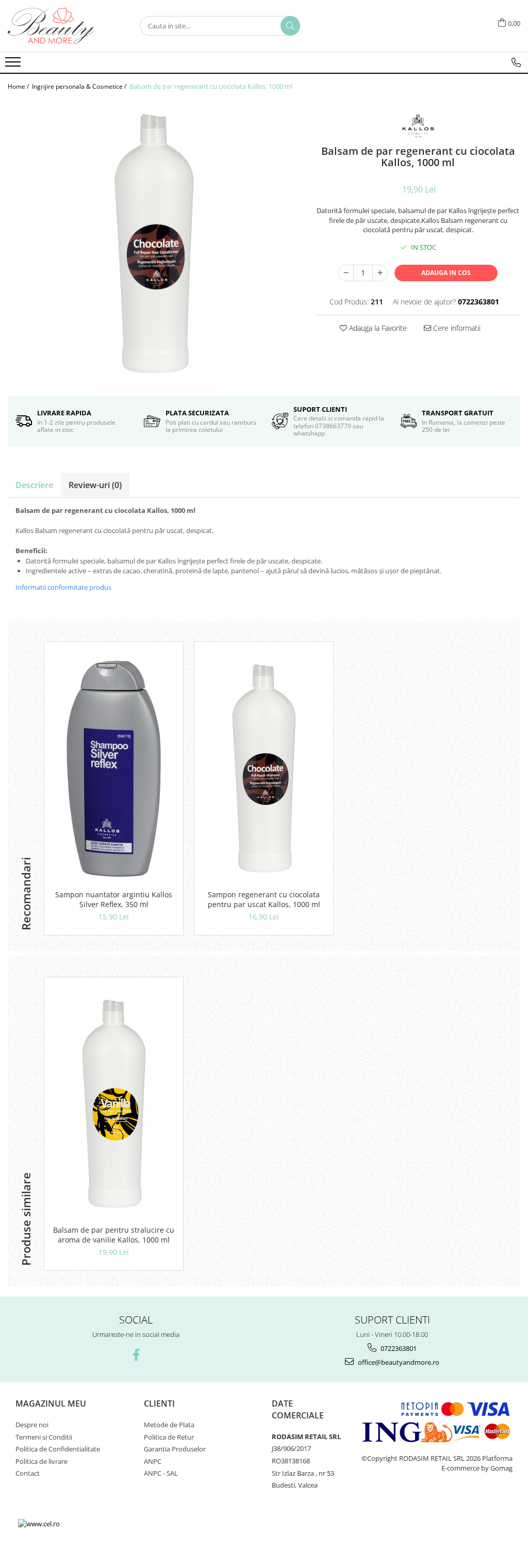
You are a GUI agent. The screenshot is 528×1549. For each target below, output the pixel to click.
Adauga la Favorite (377, 328)
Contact (27, 1473)
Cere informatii (456, 328)
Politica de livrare (41, 1461)
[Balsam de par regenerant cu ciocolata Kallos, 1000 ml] (154, 243)
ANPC (152, 1461)
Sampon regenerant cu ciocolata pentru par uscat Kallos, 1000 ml (264, 899)
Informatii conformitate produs (63, 587)
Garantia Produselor (175, 1449)
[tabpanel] (154, 243)
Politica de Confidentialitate (57, 1449)
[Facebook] (136, 1355)
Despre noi (31, 1424)
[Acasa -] (59, 26)
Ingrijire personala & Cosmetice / (80, 86)
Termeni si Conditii (43, 1437)
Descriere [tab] (34, 485)
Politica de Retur (169, 1437)
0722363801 (398, 1348)
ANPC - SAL (161, 1473)
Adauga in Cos (446, 272)
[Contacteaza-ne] (516, 62)
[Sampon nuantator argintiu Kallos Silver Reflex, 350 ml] (113, 768)
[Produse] (14, 65)
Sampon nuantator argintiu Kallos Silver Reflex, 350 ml (113, 899)
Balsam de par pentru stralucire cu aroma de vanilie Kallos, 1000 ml (113, 1235)
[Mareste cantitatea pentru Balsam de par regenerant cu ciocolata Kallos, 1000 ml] (380, 273)
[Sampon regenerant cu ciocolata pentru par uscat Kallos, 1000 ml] (263, 768)
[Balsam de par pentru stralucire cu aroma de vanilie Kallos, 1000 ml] (113, 1104)
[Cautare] (290, 26)
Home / (19, 86)
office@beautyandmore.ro (397, 1362)
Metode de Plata (169, 1424)
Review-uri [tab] (95, 485)
